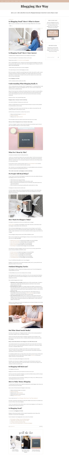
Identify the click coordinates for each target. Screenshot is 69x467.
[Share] (9, 25)
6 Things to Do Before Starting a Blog (18, 421)
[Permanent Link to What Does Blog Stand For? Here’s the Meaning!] (36, 448)
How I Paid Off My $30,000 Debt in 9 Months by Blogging (21, 423)
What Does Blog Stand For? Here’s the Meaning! (36, 451)
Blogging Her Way (34, 6)
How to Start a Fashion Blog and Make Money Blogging (26, 451)
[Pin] (10, 25)
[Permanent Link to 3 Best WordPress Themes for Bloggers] (15, 448)
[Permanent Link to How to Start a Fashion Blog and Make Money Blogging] (25, 448)
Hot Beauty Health (14, 256)
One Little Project (14, 254)
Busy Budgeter (13, 245)
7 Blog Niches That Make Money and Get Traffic (20, 420)
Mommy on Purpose (14, 253)
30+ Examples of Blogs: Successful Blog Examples (20, 419)
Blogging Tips (11, 19)
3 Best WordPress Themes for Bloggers (15, 450)
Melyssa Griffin (13, 244)
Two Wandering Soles (15, 257)
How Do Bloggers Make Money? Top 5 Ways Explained (27, 398)
